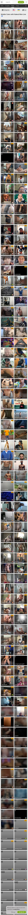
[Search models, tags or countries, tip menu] (26, 6)
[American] (14, 10)
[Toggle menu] (1, 2)
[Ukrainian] (19, 10)
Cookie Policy (16, 909)
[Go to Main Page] (8, 2)
